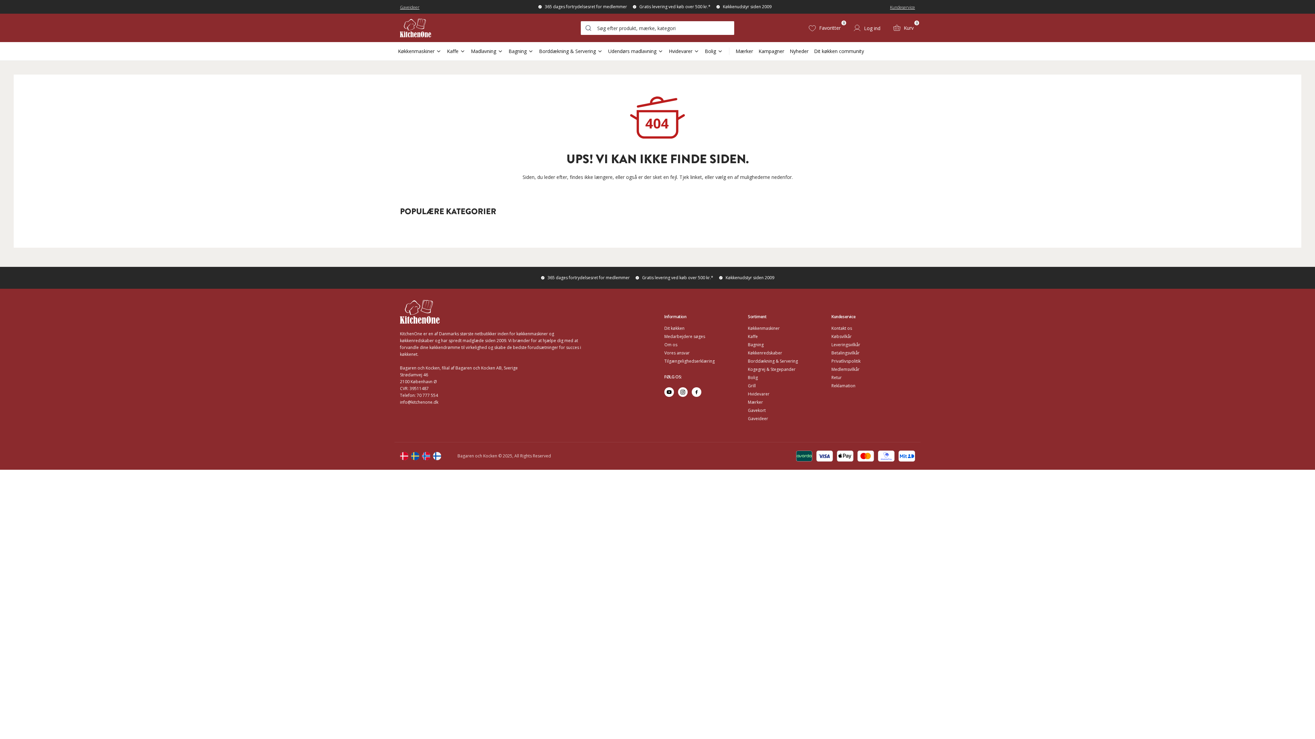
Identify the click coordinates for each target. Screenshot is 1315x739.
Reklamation (843, 386)
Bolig (710, 51)
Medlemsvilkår (845, 369)
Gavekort (757, 410)
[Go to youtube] (669, 392)
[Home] (415, 27)
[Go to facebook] (696, 392)
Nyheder (799, 51)
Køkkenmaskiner (416, 51)
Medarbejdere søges (684, 336)
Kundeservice (902, 7)
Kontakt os (841, 328)
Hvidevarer (680, 51)
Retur (836, 377)
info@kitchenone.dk (419, 402)
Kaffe (453, 51)
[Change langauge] (404, 456)
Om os (670, 345)
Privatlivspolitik (846, 361)
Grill (752, 386)
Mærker (744, 51)
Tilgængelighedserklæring (689, 361)
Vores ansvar (677, 353)
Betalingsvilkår (845, 353)
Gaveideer (409, 7)
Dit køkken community (839, 51)
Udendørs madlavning (632, 51)
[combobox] (657, 28)
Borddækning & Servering (567, 51)
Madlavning (483, 51)
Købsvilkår (841, 336)
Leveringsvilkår (845, 345)
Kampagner (771, 51)
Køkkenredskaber (765, 353)
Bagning (518, 51)
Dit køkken (674, 328)
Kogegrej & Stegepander (772, 369)
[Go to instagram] (683, 392)
